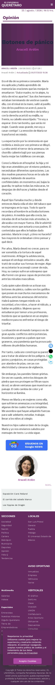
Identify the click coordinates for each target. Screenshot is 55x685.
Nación (4, 529)
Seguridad (6, 525)
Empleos (32, 575)
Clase (31, 603)
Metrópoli (6, 540)
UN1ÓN (31, 610)
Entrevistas (7, 613)
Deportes (6, 547)
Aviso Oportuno (35, 618)
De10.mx (32, 599)
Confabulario (34, 614)
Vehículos (33, 579)
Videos (4, 599)
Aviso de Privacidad (27, 653)
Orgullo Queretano (10, 620)
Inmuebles (33, 571)
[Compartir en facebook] (51, 346)
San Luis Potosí (35, 522)
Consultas (33, 629)
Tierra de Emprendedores (9, 625)
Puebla (31, 529)
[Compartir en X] (51, 351)
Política (5, 533)
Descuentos (34, 625)
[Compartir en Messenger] (51, 362)
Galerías (5, 596)
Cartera (5, 536)
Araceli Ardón (27, 49)
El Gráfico (33, 596)
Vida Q (4, 555)
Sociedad (6, 522)
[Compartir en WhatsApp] (51, 356)
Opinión (5, 551)
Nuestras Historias (10, 616)
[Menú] (52, 4)
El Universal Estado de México (39, 538)
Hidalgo (32, 533)
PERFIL (48, 485)
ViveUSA (32, 607)
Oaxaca (32, 525)
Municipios (6, 544)
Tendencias (7, 558)
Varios (31, 582)
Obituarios (33, 621)
